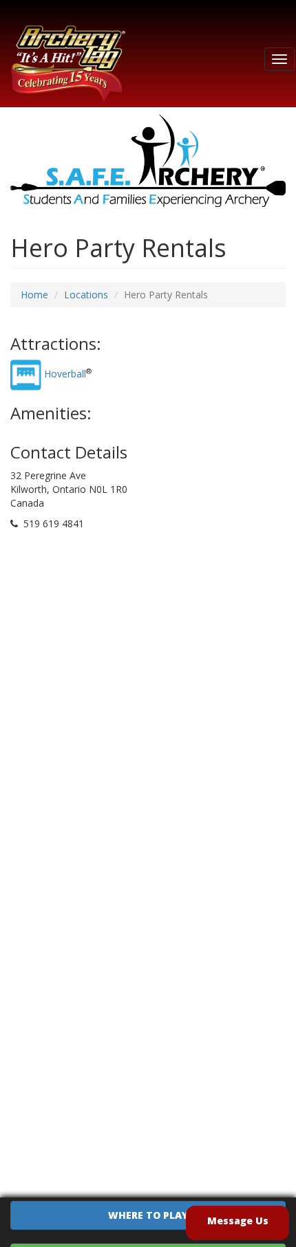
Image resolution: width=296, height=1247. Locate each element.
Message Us (237, 1220)
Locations (86, 294)
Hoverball (65, 373)
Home (34, 294)
